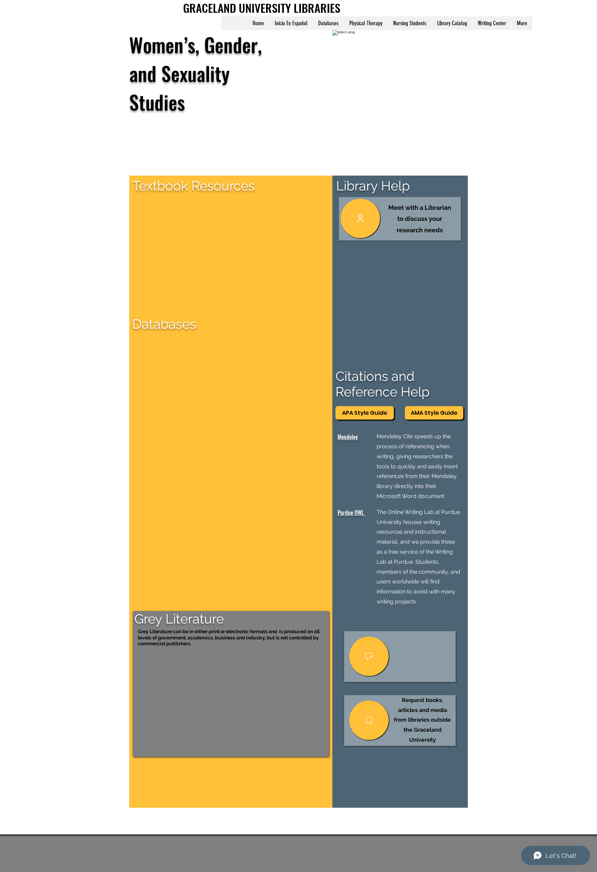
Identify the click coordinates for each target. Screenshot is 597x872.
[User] (360, 218)
